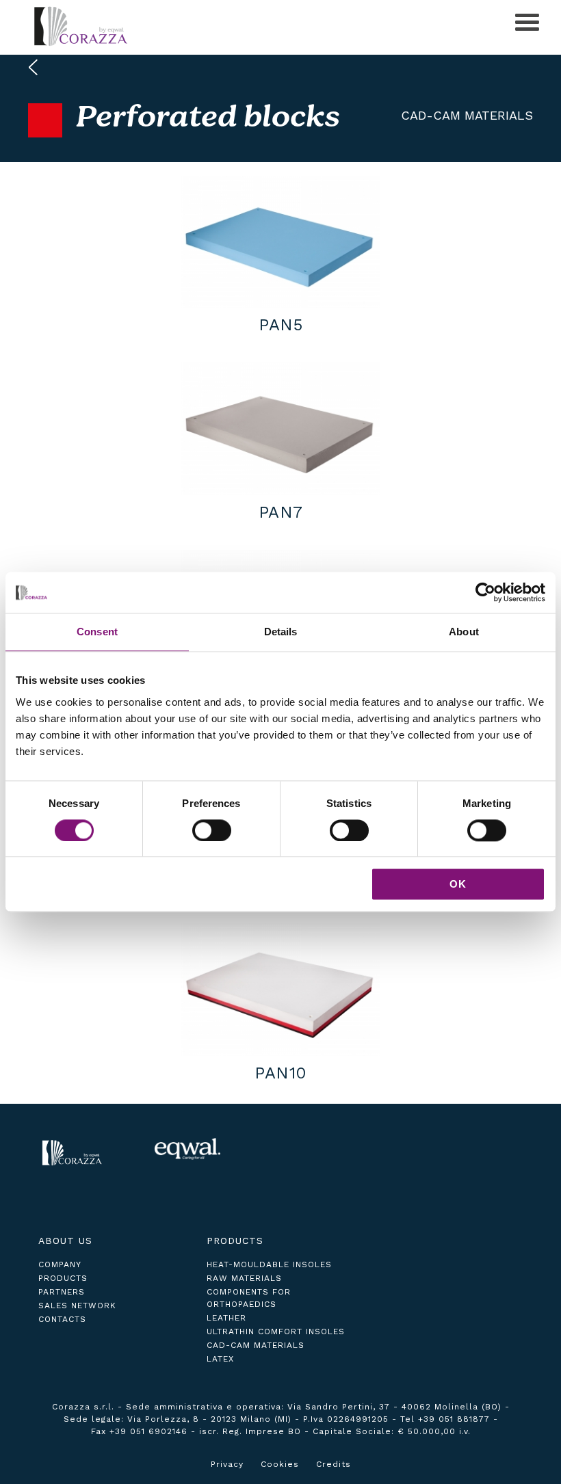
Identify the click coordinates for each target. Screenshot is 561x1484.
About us (65, 1240)
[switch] (211, 830)
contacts (62, 1319)
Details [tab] (281, 631)
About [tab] (464, 631)
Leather (226, 1318)
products (63, 1278)
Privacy (227, 1464)
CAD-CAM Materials (467, 115)
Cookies (280, 1464)
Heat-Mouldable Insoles (269, 1264)
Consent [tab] (97, 631)
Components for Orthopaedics (249, 1298)
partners (61, 1292)
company (59, 1264)
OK (458, 884)
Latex (220, 1359)
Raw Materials (244, 1278)
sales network (77, 1305)
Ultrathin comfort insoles (276, 1331)
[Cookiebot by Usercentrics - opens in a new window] (485, 592)
